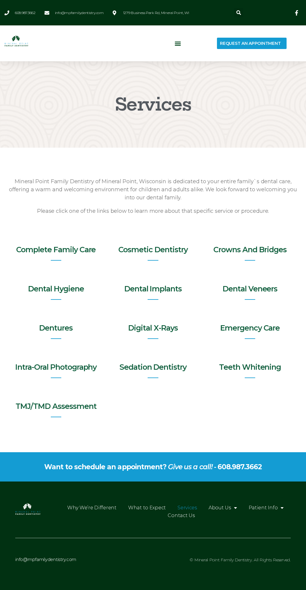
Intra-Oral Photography (56, 367)
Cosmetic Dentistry (152, 249)
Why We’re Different (92, 507)
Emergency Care (250, 327)
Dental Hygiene (56, 288)
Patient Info (263, 507)
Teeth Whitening (250, 367)
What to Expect (147, 507)
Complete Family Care (56, 249)
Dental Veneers (250, 288)
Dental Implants (153, 288)
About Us (220, 507)
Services (187, 507)
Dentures (56, 327)
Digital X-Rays (153, 327)
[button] (238, 12)
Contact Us (181, 515)
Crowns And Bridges (249, 249)
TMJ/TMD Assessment (56, 406)
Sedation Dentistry (153, 367)
